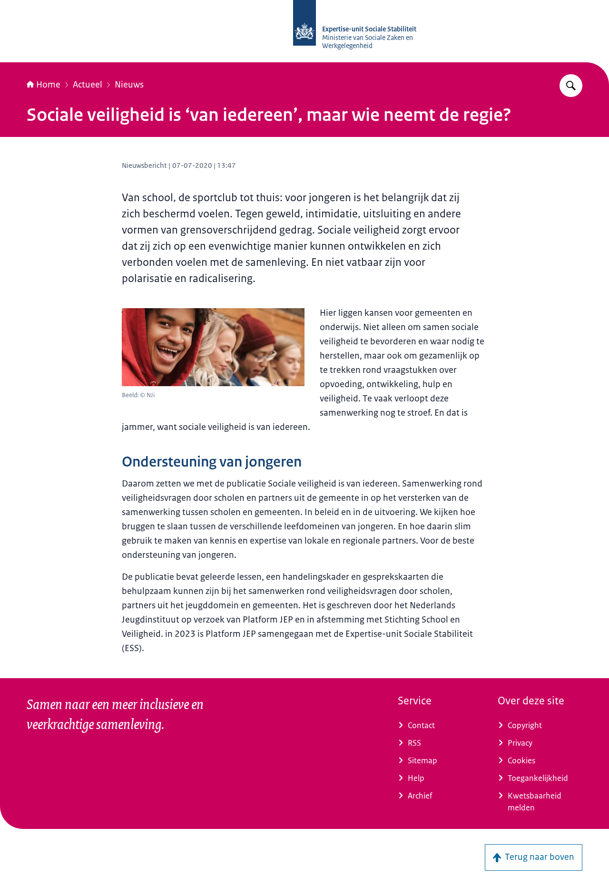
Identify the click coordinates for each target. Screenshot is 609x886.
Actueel (87, 84)
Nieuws (129, 84)
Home (48, 84)
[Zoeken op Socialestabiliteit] (571, 85)
